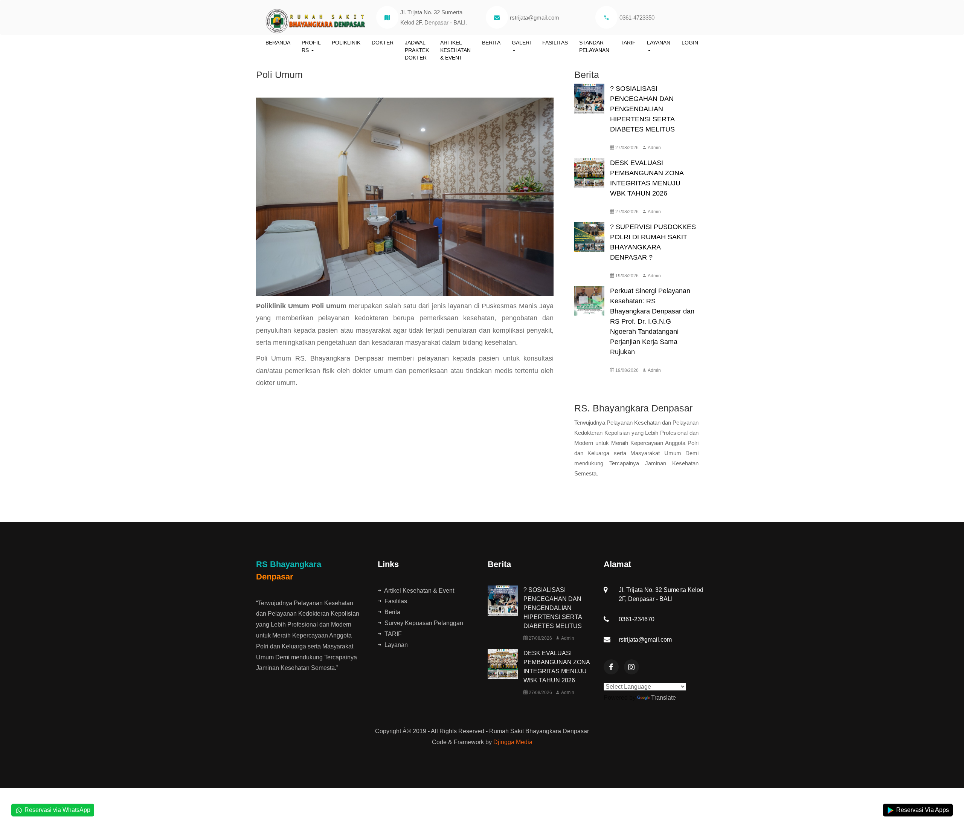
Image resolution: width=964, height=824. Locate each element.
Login (690, 43)
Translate (663, 697)
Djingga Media (512, 742)
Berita (491, 43)
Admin (654, 147)
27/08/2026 (626, 147)
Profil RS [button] (311, 46)
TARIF (628, 43)
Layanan (395, 645)
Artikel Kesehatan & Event (455, 50)
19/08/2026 (626, 275)
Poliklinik (346, 43)
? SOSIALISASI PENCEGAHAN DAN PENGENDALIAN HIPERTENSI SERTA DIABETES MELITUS (642, 109)
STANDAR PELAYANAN (594, 46)
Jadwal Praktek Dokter (417, 50)
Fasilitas (555, 43)
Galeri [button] (521, 43)
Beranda (277, 43)
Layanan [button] (658, 43)
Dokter (383, 43)
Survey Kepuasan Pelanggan (423, 623)
